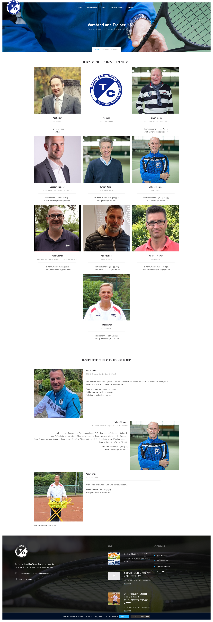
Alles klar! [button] (124, 616)
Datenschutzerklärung (140, 616)
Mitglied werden (117, 7)
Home (80, 7)
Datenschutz (162, 561)
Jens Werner (145, 559)
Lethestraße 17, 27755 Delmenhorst (34, 573)
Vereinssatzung (163, 566)
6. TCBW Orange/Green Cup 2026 (137, 554)
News (104, 7)
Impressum (162, 555)
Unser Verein (92, 7)
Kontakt (131, 7)
